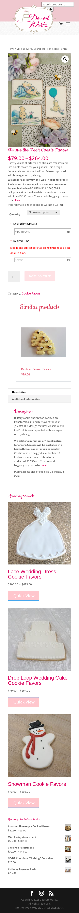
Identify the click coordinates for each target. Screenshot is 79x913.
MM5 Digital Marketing (49, 908)
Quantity (14, 214)
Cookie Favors (24, 48)
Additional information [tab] (26, 399)
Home (11, 48)
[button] (65, 59)
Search (47, 9)
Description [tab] (19, 392)
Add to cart (40, 276)
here (17, 200)
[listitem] (43, 348)
